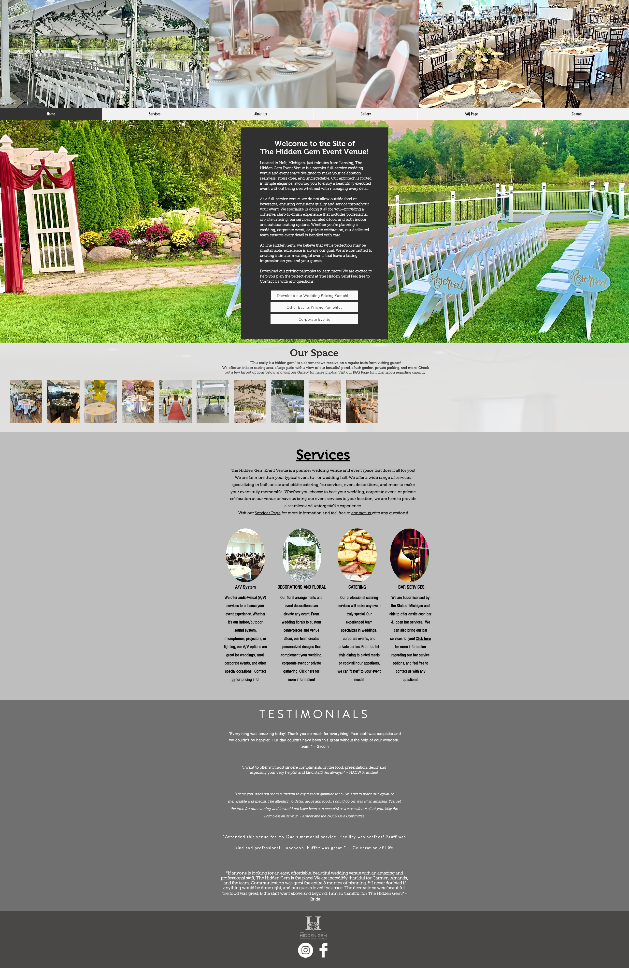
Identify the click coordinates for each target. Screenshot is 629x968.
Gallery (303, 372)
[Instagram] (305, 950)
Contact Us (269, 282)
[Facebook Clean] (323, 950)
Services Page (268, 513)
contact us (361, 513)
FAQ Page (361, 372)
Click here (306, 671)
